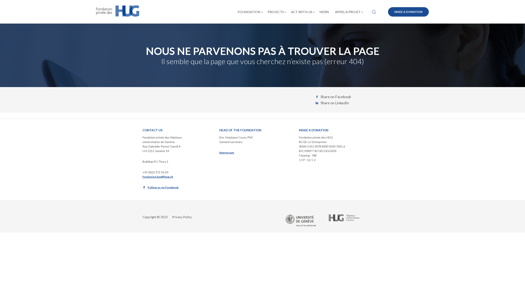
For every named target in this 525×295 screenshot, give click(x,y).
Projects (276, 12)
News (324, 12)
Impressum (226, 152)
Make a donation (408, 12)
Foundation (249, 12)
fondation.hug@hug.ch (158, 176)
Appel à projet (348, 12)
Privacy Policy (182, 217)
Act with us (301, 12)
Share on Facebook (336, 96)
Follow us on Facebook (163, 187)
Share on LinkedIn (335, 103)
